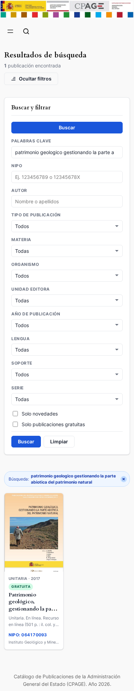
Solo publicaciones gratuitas (53, 424)
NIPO (16, 165)
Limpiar (59, 441)
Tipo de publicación (36, 215)
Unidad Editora (30, 289)
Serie (17, 388)
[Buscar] (26, 31)
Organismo (25, 264)
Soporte (21, 363)
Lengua (20, 338)
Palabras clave (31, 141)
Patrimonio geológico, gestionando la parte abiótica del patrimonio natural (33, 609)
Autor (19, 190)
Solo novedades (40, 414)
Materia (21, 239)
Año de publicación (35, 314)
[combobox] (67, 201)
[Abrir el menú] (10, 31)
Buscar (67, 127)
